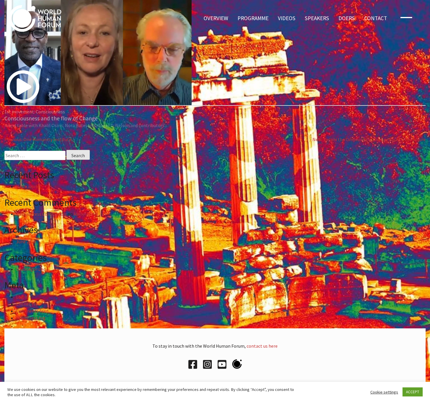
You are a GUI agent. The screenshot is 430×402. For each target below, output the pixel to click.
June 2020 (26, 242)
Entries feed (28, 304)
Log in (22, 297)
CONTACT (375, 18)
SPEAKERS (317, 18)
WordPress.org (31, 318)
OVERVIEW (216, 18)
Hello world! (28, 186)
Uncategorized (31, 269)
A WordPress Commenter (41, 214)
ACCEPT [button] (412, 391)
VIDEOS (286, 18)
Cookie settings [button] (384, 392)
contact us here (262, 346)
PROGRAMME (253, 18)
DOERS (346, 18)
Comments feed (32, 311)
